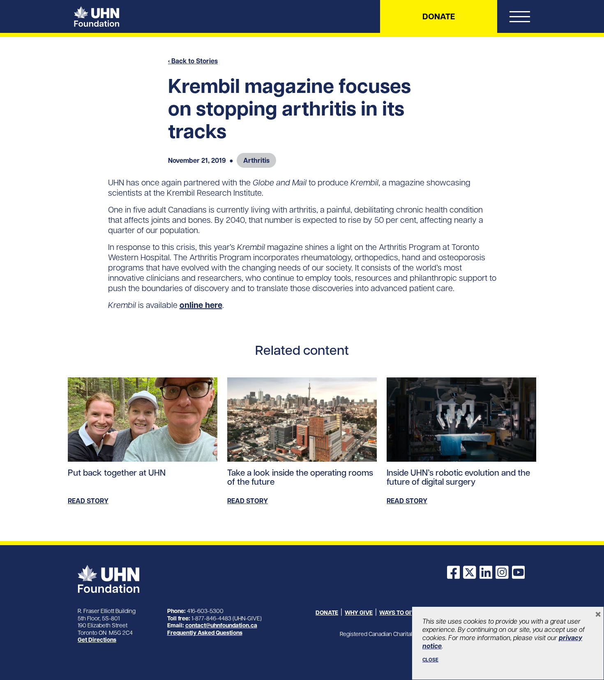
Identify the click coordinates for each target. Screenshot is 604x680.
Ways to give (398, 612)
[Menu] (519, 18)
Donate (438, 16)
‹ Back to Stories (193, 61)
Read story (88, 501)
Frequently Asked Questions (204, 632)
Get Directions (97, 639)
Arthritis (256, 160)
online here (201, 305)
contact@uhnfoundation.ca (221, 625)
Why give (359, 612)
